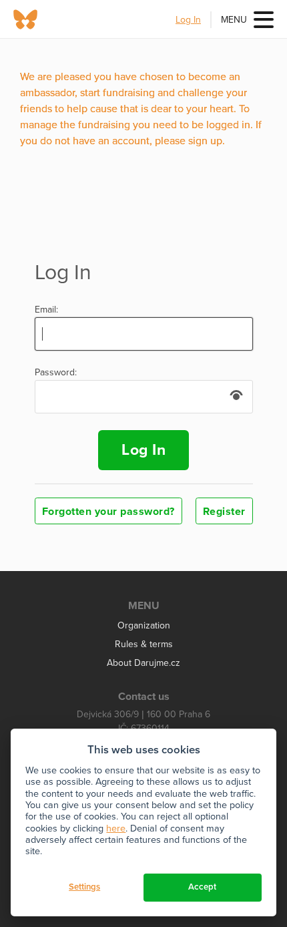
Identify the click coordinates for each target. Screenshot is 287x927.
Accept (202, 887)
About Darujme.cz (143, 663)
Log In (188, 19)
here (115, 828)
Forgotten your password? (108, 511)
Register (224, 511)
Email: (46, 310)
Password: (56, 372)
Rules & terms (144, 644)
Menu (234, 19)
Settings (84, 887)
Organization (143, 625)
